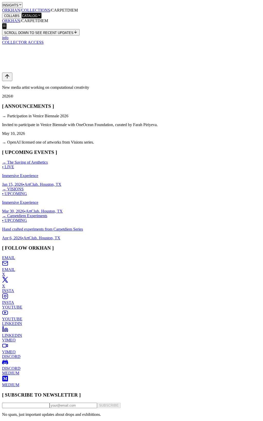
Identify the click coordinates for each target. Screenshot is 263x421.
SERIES (9, 25)
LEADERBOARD (18, 54)
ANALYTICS (13, 50)
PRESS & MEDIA (17, 45)
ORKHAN (11, 10)
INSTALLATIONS (18, 73)
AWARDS (11, 82)
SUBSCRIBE (109, 405)
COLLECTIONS (35, 10)
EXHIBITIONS (15, 77)
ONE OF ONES (15, 68)
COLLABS (12, 16)
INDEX (8, 21)
